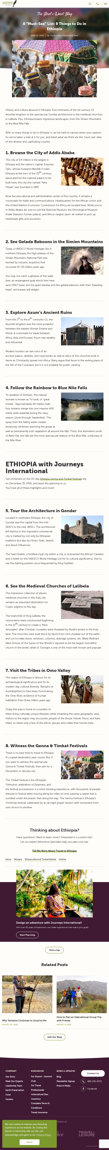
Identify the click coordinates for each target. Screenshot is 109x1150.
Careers (9, 1099)
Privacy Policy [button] (43, 1135)
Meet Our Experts (14, 1081)
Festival (62, 859)
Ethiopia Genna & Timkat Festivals (40, 859)
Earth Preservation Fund (15, 1092)
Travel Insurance (39, 1112)
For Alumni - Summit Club (41, 1078)
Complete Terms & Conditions (40, 1105)
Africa (8, 859)
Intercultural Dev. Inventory (40, 1096)
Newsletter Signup (66, 1081)
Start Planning (27, 935)
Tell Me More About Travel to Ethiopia (54, 850)
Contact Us (93, 1073)
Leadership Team (14, 1085)
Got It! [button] (30, 1142)
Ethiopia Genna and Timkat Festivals (61, 478)
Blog (59, 1076)
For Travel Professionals (37, 1087)
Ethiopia (18, 859)
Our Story (10, 1076)
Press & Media (63, 1085)
